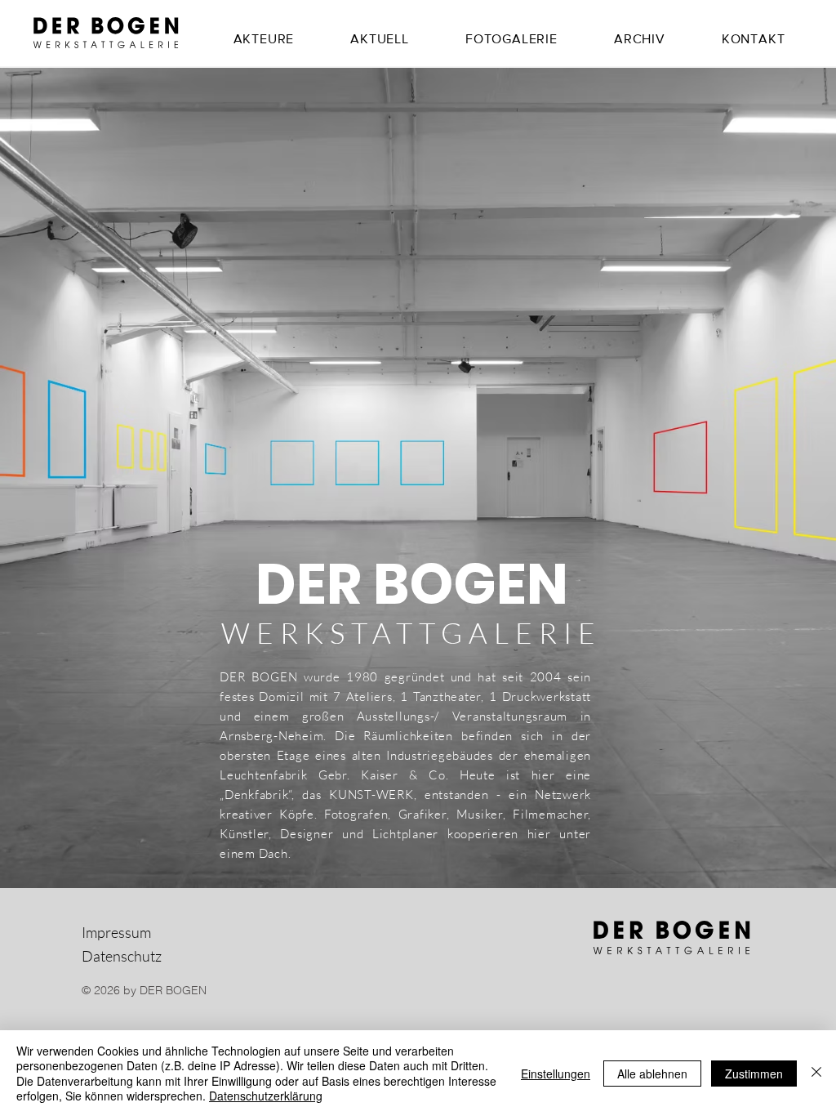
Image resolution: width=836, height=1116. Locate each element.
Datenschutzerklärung (265, 1095)
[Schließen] (816, 1073)
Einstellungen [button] (555, 1073)
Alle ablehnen (652, 1073)
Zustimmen (754, 1073)
